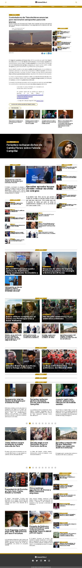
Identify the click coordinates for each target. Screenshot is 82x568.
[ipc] (55, 38)
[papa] (56, 506)
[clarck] (7, 226)
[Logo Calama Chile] (41, 3)
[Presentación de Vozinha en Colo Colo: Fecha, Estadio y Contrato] (7, 219)
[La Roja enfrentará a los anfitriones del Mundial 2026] (7, 211)
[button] (23, 104)
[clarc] (7, 233)
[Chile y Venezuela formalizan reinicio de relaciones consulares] (55, 49)
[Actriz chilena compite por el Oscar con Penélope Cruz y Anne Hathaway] (55, 33)
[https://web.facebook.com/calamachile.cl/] (32, 561)
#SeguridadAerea (29, 96)
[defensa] (56, 516)
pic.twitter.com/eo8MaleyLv (22, 98)
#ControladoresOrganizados (23, 94)
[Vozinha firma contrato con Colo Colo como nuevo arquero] (7, 241)
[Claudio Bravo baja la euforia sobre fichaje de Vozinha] (7, 204)
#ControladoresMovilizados (35, 94)
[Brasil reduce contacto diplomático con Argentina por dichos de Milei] (56, 477)
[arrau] (55, 43)
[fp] (59, 196)
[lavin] (59, 177)
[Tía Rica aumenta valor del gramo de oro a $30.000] (56, 525)
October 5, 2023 (39, 100)
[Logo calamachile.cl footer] (41, 558)
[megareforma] (56, 487)
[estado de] (59, 187)
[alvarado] (56, 545)
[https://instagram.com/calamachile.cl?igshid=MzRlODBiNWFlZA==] (41, 561)
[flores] (59, 168)
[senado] (56, 496)
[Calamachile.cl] (6, 2)
